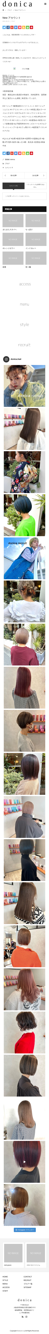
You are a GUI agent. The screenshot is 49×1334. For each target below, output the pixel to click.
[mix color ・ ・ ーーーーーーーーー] (24, 1162)
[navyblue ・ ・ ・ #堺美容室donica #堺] (24, 515)
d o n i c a (17, 4)
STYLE (5, 1280)
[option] (13, 1255)
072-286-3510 (27, 1324)
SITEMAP (27, 1287)
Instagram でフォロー (26, 1230)
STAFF (5, 1291)
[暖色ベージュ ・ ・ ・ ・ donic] (24, 946)
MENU (5, 1284)
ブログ (13, 21)
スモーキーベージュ (33, 1265)
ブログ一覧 (28, 1284)
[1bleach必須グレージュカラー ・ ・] (24, 903)
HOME (5, 1277)
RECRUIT (27, 1280)
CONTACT (28, 1277)
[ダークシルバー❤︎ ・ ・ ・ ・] (24, 860)
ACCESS (6, 1287)
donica (12, 159)
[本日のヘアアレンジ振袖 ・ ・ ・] (24, 472)
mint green (7, 1265)
